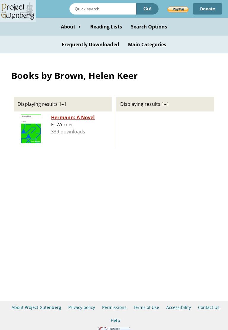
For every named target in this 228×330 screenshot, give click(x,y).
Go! (147, 8)
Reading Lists (106, 26)
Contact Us (208, 307)
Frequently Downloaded (90, 44)
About (71, 26)
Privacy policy (81, 307)
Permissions (114, 307)
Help (115, 320)
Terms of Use (146, 307)
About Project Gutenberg (36, 307)
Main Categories (147, 44)
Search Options (149, 26)
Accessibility (178, 307)
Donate (207, 9)
